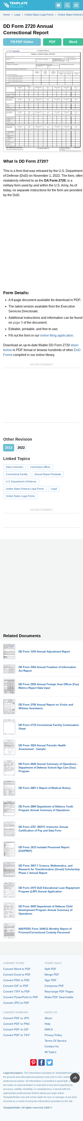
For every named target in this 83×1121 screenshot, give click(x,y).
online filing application (56, 335)
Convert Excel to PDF (17, 974)
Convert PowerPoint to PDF (20, 997)
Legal (54, 488)
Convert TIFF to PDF (16, 991)
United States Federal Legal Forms (25, 488)
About (48, 1018)
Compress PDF (54, 985)
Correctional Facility (17, 474)
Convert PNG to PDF (16, 980)
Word (73, 42)
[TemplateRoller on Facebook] (41, 1062)
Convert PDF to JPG (16, 1018)
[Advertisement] (41, 243)
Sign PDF (51, 980)
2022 (21, 447)
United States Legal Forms (20, 496)
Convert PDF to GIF (16, 1029)
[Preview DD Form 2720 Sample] (43, 100)
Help (47, 1023)
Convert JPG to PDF (16, 1002)
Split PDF (50, 968)
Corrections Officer (40, 467)
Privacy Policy (53, 1035)
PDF (52, 42)
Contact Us (52, 1046)
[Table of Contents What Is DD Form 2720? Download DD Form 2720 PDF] (58, 5)
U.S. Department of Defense (21, 481)
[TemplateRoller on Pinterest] (33, 1062)
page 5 (18, 322)
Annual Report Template (47, 474)
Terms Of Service (55, 1040)
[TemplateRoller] (13, 5)
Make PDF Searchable (59, 997)
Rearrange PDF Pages (59, 991)
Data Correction (14, 467)
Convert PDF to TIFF (16, 1035)
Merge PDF (52, 974)
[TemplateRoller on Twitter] (49, 1062)
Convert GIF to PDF (16, 985)
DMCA (49, 1029)
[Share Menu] (75, 1078)
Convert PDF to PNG (16, 1023)
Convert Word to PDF (17, 968)
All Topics (50, 1052)
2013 (8, 447)
